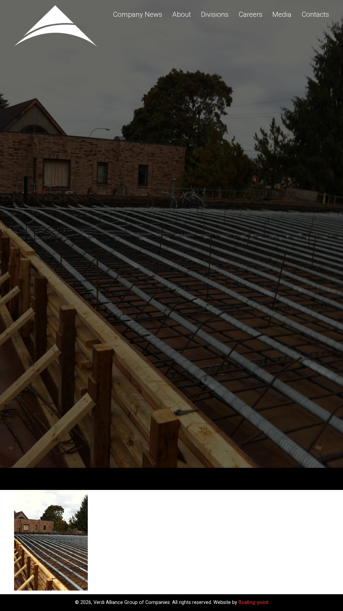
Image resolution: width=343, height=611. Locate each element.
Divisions (214, 14)
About (181, 14)
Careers (250, 14)
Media (281, 14)
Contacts (315, 14)
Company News (137, 14)
